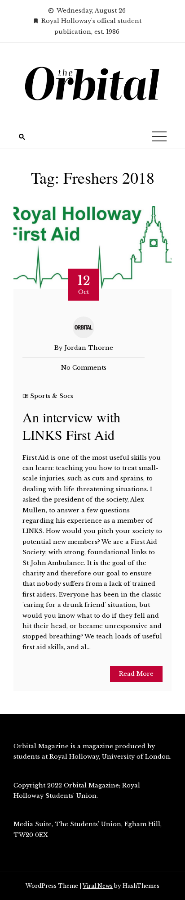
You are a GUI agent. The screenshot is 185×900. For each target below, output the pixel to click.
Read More (136, 674)
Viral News (98, 885)
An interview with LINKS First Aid (71, 425)
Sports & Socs (51, 396)
